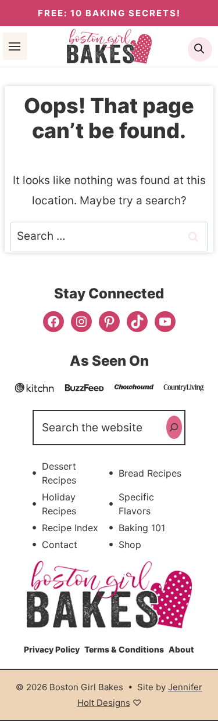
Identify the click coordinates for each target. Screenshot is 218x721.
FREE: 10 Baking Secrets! (109, 13)
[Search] (174, 427)
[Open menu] (15, 46)
